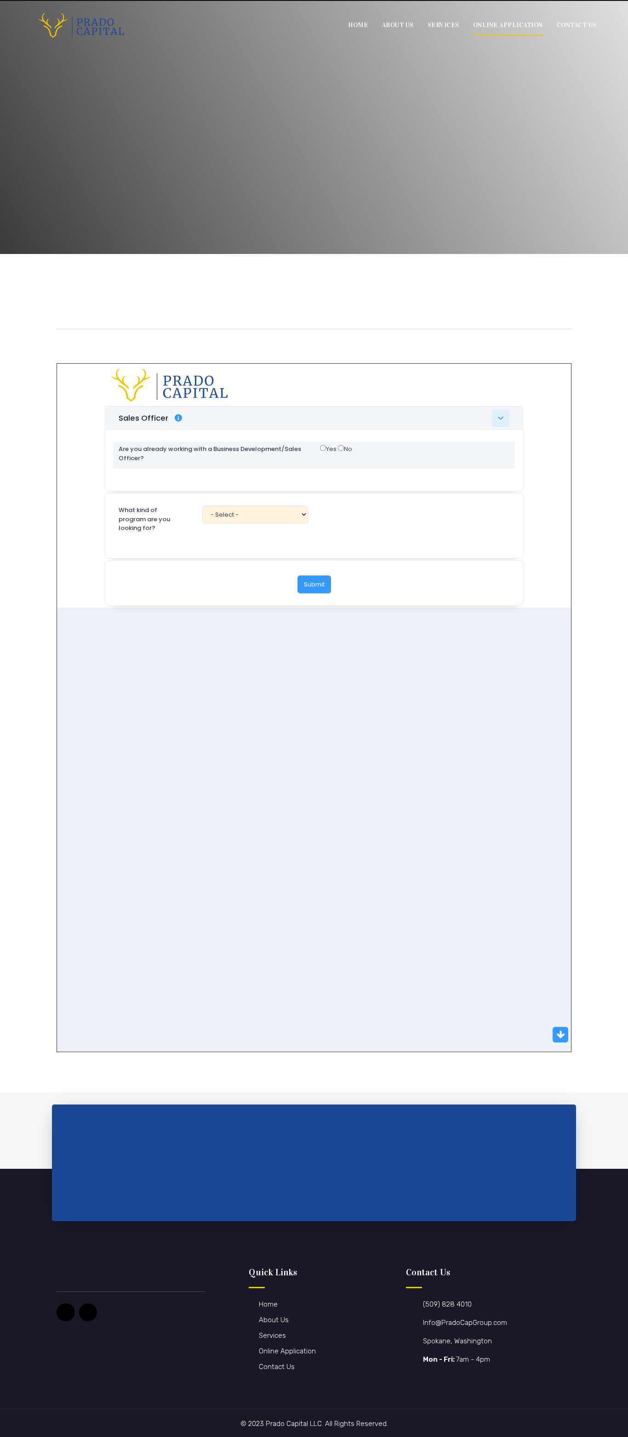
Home (358, 25)
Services (443, 25)
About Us (398, 25)
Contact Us (577, 25)
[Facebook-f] (66, 1312)
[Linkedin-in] (88, 1312)
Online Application (508, 25)
